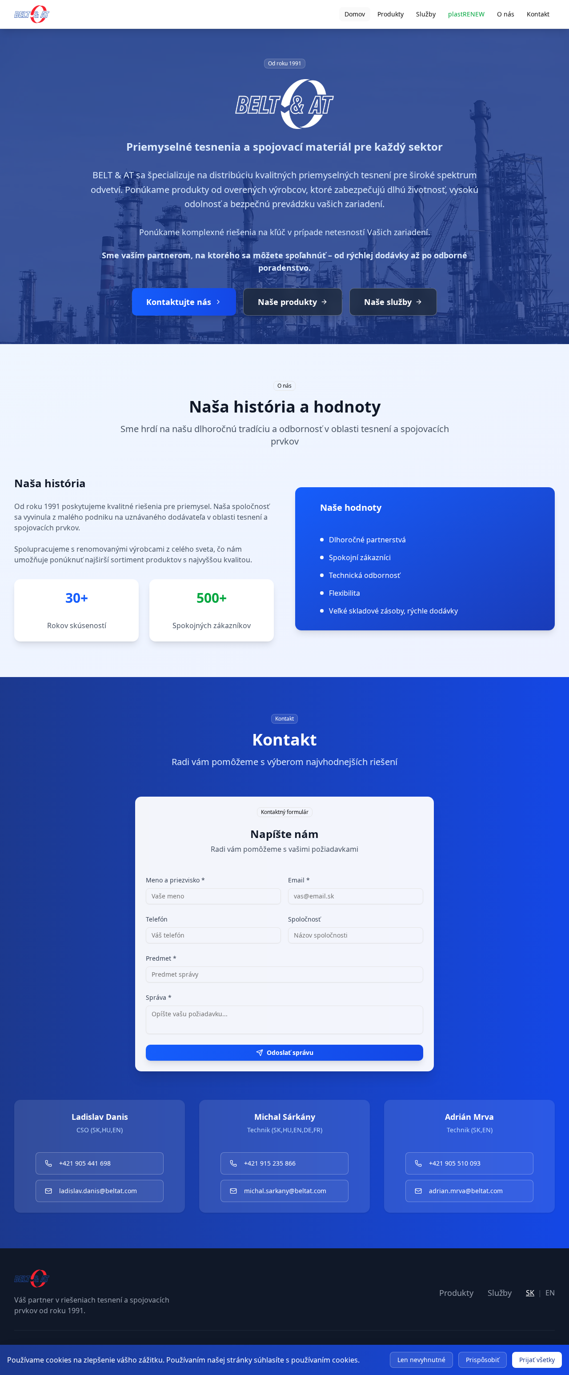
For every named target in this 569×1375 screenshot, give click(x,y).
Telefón (157, 919)
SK (530, 1293)
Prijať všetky (537, 1359)
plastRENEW (466, 14)
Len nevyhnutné (421, 1359)
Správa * (159, 997)
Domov (355, 14)
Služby (426, 14)
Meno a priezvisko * (175, 880)
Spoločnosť (304, 919)
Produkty (390, 14)
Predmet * (161, 958)
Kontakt (538, 14)
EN (550, 1293)
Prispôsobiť (482, 1359)
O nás (505, 14)
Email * (299, 880)
